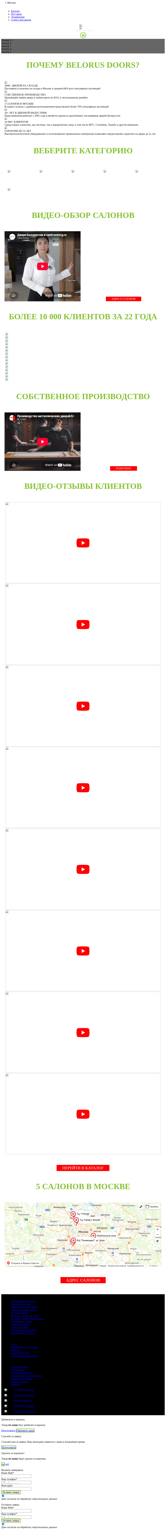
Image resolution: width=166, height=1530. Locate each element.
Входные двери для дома (24, 1315)
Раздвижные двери (21, 1321)
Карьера (15, 1350)
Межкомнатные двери (23, 1301)
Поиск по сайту (19, 1366)
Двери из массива (21, 1304)
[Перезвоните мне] (83, 28)
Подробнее (123, 468)
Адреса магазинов (21, 19)
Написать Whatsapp (24, 1395)
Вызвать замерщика (22, 1378)
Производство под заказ (24, 1347)
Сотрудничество (20, 1353)
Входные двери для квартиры (27, 1318)
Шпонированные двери (24, 1307)
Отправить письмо (23, 1406)
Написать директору (24, 1411)
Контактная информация (24, 1355)
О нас (14, 1344)
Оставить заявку (11, 1492)
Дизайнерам (17, 17)
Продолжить (8, 1430)
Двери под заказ (20, 1327)
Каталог (15, 11)
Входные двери (19, 1312)
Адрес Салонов (83, 1280)
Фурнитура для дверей (23, 1330)
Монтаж (15, 1384)
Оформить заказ (25, 1430)
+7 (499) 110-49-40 (83, 30)
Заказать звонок (22, 1400)
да (3, 1464)
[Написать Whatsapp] (83, 25)
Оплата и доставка (21, 1372)
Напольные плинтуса (23, 1333)
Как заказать (18, 1369)
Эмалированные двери (23, 1309)
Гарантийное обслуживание (26, 1375)
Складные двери (20, 1324)
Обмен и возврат (20, 1381)
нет (7, 1464)
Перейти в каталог (83, 1168)
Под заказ (16, 14)
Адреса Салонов (124, 298)
